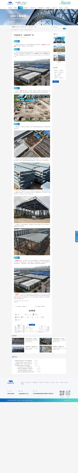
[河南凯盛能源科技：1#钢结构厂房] (46, 341)
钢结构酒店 (55, 77)
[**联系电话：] (33, 314)
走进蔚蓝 (61, 382)
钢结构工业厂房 (33, 7)
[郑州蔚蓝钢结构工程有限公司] (10, 4)
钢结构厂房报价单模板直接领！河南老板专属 (25, 368)
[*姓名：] (16, 314)
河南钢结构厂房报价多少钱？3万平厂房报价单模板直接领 (24, 360)
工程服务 (15, 7)
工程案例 (20, 7)
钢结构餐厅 (59, 62)
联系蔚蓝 (66, 382)
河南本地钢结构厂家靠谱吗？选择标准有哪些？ (22, 365)
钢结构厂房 (26, 7)
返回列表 (55, 81)
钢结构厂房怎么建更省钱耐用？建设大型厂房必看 (26, 371)
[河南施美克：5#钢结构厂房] (46, 349)
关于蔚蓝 (66, 7)
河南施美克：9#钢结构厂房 (28, 29)
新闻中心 (60, 7)
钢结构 (35, 26)
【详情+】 (30, 341)
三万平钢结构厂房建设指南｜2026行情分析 (25, 370)
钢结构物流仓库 (41, 7)
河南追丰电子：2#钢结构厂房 (22, 306)
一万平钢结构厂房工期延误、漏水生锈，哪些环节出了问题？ (24, 362)
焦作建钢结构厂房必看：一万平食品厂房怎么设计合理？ (24, 363)
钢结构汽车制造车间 (57, 75)
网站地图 (22, 383)
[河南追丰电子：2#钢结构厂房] (18, 349)
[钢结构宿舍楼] (59, 49)
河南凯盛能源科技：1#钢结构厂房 (59, 338)
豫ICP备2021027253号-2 (29, 400)
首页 (19, 29)
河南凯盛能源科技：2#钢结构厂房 (31, 338)
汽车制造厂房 (48, 7)
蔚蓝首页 (10, 7)
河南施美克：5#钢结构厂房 (41, 306)
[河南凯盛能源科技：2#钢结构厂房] (18, 341)
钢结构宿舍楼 (59, 53)
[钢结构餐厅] (59, 57)
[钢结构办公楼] (59, 40)
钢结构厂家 (27, 300)
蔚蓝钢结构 (17, 260)
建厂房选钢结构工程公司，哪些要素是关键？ (25, 366)
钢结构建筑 (22, 26)
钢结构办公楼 (18, 26)
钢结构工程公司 (31, 26)
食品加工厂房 (54, 7)
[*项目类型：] (16, 317)
